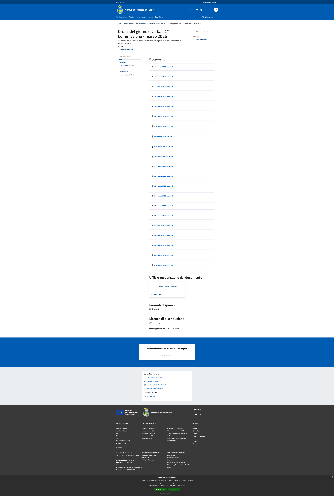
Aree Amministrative (122, 431)
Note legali (170, 460)
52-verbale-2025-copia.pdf (163, 176)
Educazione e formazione (174, 428)
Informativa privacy (173, 457)
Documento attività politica (157, 24)
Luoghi (195, 441)
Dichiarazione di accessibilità (176, 462)
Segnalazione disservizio (149, 455)
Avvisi (195, 433)
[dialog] (167, 485)
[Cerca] (216, 10)
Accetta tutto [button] (160, 489)
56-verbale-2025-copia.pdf (163, 216)
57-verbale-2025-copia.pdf (163, 226)
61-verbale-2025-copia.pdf (163, 265)
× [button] (332, 477)
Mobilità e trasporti (147, 438)
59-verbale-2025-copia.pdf (163, 245)
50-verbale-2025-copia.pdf (163, 156)
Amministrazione (129, 24)
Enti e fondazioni (121, 436)
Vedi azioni (205, 32)
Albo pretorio (171, 455)
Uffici (117, 433)
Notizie (195, 428)
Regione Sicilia (120, 2)
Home (119, 24)
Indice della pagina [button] (125, 56)
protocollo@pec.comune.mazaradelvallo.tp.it (129, 467)
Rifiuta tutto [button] (174, 489)
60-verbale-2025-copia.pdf (163, 255)
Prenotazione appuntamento (150, 453)
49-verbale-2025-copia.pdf (163, 146)
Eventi (195, 444)
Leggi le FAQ (145, 457)
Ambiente (170, 436)
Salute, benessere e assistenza (176, 438)
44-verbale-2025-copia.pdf (163, 96)
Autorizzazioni (171, 441)
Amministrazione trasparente (176, 453)
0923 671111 (131, 470)
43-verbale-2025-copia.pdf (163, 87)
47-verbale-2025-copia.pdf (163, 126)
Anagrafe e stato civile (148, 428)
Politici (118, 438)
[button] (167, 493)
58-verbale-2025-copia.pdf (163, 235)
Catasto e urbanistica (148, 436)
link (184, 485)
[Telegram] (200, 9)
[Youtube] (196, 9)
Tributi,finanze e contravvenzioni (177, 433)
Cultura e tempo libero (148, 431)
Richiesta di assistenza (148, 460)
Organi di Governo (121, 428)
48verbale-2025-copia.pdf (163, 136)
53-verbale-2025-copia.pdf (163, 186)
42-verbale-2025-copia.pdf (163, 77)
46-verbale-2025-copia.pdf (163, 116)
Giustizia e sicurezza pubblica (176, 431)
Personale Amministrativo (124, 441)
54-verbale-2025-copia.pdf (163, 196)
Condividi (196, 32)
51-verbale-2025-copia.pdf (163, 166)
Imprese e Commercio (148, 433)
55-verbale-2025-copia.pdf (163, 206)
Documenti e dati (141, 24)
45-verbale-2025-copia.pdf (163, 106)
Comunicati (196, 431)
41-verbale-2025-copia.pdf (163, 67)
